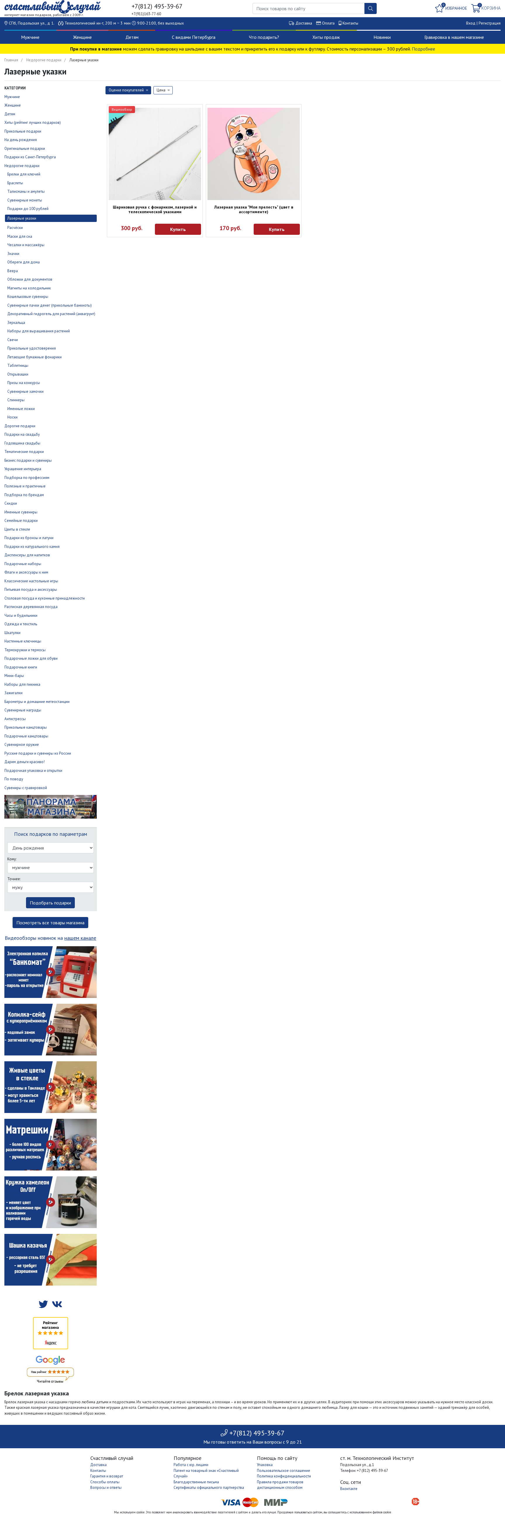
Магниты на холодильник (29, 288)
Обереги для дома (23, 262)
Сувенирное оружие (21, 744)
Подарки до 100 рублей (28, 208)
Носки (12, 417)
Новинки (382, 37)
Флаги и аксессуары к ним (26, 572)
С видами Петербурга (193, 37)
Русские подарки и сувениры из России (37, 753)
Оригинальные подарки (24, 148)
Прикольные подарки (22, 131)
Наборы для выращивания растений (38, 331)
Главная (11, 60)
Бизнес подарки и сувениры (28, 460)
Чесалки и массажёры (25, 244)
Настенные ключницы (22, 641)
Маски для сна (19, 236)
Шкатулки (12, 632)
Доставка (303, 23)
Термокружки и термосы (25, 649)
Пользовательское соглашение (283, 1470)
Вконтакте (348, 1488)
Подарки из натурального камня (32, 546)
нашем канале (80, 938)
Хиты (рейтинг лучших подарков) (32, 122)
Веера (12, 270)
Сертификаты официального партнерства (209, 1487)
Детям (132, 37)
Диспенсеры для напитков (27, 555)
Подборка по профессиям (26, 477)
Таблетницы (17, 365)
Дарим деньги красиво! (24, 761)
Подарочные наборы (22, 563)
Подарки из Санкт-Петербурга (30, 156)
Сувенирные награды (22, 710)
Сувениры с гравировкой (25, 787)
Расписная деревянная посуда (31, 606)
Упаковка (265, 1464)
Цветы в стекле (17, 529)
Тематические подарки (24, 451)
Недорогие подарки (43, 60)
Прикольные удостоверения (31, 348)
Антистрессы (15, 718)
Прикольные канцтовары (25, 727)
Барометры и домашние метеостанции (37, 701)
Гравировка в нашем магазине (454, 37)
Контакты (350, 23)
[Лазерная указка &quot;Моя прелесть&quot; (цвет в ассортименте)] (253, 154)
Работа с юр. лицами (191, 1464)
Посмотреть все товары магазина (50, 922)
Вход (470, 23)
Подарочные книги (20, 667)
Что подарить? (264, 37)
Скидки (10, 503)
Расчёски (15, 227)
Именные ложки (21, 408)
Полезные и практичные (25, 486)
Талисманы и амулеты (26, 191)
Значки (13, 253)
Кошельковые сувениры (27, 296)
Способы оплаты (105, 1481)
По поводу (13, 779)
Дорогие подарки (19, 425)
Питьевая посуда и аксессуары (30, 589)
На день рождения (20, 139)
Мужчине (30, 37)
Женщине (82, 37)
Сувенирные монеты (24, 200)
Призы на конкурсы (23, 382)
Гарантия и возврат (106, 1476)
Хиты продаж (326, 37)
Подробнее (423, 49)
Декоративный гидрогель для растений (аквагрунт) (51, 313)
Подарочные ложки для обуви (31, 658)
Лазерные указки (21, 218)
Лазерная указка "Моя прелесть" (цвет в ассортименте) (253, 209)
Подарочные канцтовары (26, 736)
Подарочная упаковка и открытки (33, 770)
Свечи (12, 339)
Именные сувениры (20, 512)
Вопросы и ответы (106, 1487)
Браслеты (15, 182)
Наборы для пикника (22, 684)
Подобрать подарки (50, 903)
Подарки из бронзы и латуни (28, 537)
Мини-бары (14, 675)
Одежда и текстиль (20, 623)
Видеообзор (122, 109)
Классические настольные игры (31, 581)
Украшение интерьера (22, 468)
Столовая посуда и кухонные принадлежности (44, 598)
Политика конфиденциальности (284, 1476)
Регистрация (490, 23)
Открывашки (17, 374)
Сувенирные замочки (25, 391)
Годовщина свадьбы (22, 443)
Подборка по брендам (24, 494)
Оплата (328, 23)
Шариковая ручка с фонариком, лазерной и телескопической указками (155, 209)
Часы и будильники (20, 615)
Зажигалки (13, 692)
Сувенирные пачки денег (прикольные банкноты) (49, 305)
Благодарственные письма (196, 1481)
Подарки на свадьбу (22, 434)
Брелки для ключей (23, 174)
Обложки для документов (29, 279)
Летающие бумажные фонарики (34, 357)
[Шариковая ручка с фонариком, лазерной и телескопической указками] (155, 154)
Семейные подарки (21, 520)
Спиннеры (16, 399)
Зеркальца (16, 322)
